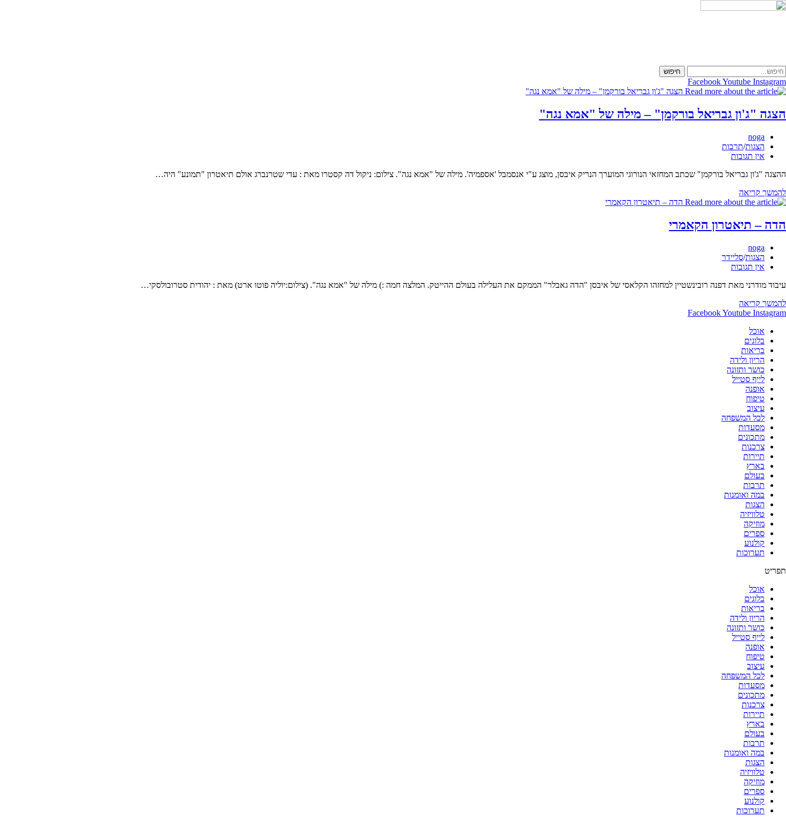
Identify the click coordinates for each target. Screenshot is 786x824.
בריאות (753, 350)
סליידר (732, 257)
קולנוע (754, 542)
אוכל (757, 330)
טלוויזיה (752, 513)
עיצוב (756, 408)
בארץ (755, 465)
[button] (393, 571)
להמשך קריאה (762, 192)
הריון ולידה (747, 359)
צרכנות (753, 446)
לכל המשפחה (743, 417)
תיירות (754, 456)
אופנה (755, 388)
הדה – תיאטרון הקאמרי (727, 225)
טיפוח (755, 398)
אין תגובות (748, 156)
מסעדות (751, 427)
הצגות (755, 146)
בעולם (754, 475)
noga (756, 136)
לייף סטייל (748, 379)
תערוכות (750, 552)
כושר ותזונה (746, 369)
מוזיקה (754, 523)
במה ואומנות (744, 494)
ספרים (754, 533)
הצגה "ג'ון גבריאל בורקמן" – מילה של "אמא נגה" (662, 114)
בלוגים (754, 340)
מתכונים (751, 436)
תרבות (732, 146)
